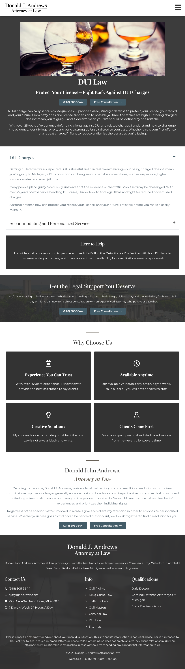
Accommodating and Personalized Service (49, 223)
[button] (92, 158)
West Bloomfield (57, 568)
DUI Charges (22, 158)
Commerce (136, 563)
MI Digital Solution (105, 658)
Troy (147, 563)
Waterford (157, 563)
